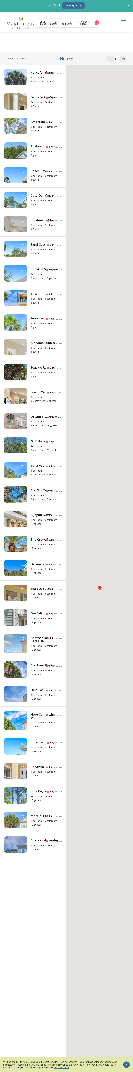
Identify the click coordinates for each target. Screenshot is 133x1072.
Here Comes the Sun (43, 715)
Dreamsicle (39, 564)
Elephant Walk (42, 665)
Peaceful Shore (42, 72)
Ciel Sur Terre (41, 490)
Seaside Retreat (42, 367)
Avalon (36, 146)
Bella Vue (38, 466)
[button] (99, 588)
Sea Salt (36, 613)
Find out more (61, 1067)
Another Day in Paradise (42, 639)
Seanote (37, 318)
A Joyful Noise (41, 515)
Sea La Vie (38, 392)
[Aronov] (21, 22)
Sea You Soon (40, 588)
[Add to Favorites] (22, 73)
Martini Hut (40, 816)
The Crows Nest (42, 539)
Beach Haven (40, 171)
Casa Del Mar (40, 195)
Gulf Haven (39, 441)
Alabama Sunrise (43, 343)
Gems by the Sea (43, 97)
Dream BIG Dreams (45, 416)
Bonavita (37, 767)
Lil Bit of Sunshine (44, 269)
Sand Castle (39, 244)
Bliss (34, 294)
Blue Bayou (39, 791)
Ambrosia (38, 122)
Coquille (37, 742)
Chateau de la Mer (44, 840)
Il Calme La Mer (42, 220)
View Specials (73, 5)
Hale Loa (37, 690)
